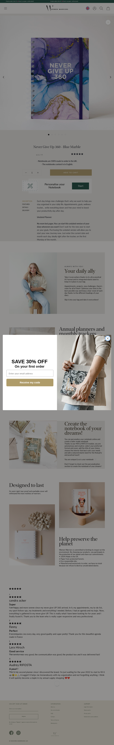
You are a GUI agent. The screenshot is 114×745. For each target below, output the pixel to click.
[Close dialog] (107, 338)
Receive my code (30, 382)
